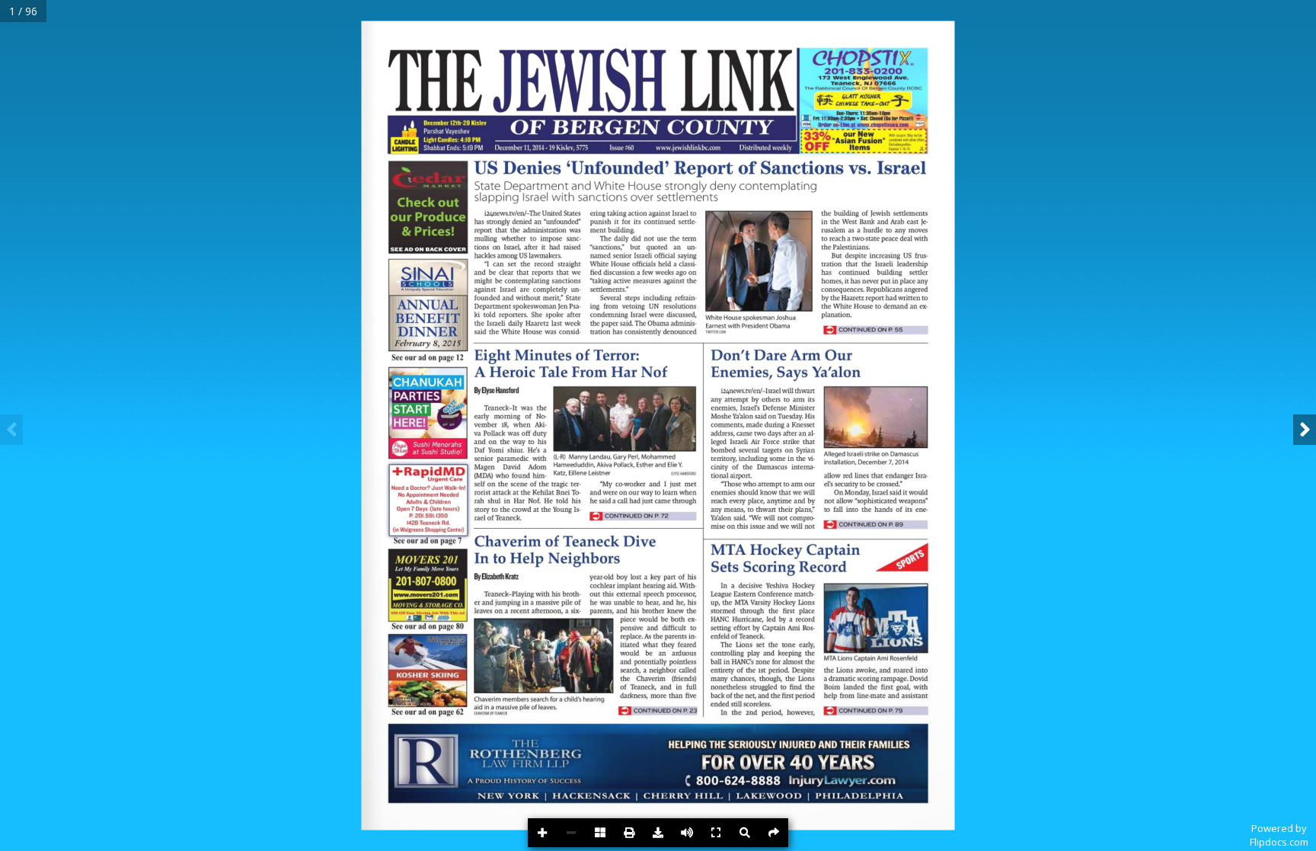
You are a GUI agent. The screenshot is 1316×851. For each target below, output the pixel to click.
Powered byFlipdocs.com (1279, 835)
